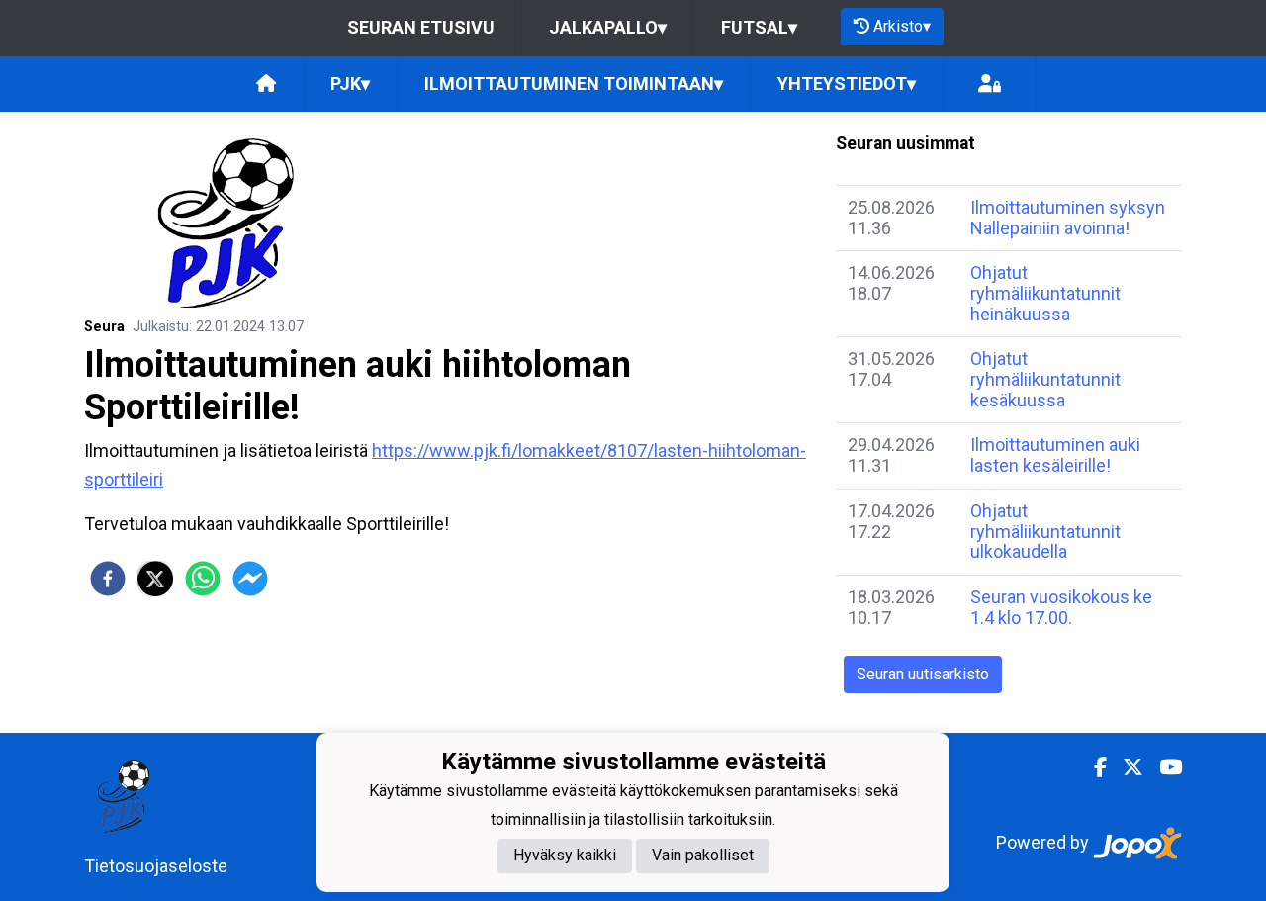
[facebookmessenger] (250, 578)
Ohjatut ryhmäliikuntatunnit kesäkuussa (1045, 378)
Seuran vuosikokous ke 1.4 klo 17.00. (1061, 607)
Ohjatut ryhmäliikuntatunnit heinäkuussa (1045, 292)
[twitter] (155, 578)
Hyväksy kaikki (564, 856)
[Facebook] (1092, 767)
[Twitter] (1125, 767)
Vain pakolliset (703, 856)
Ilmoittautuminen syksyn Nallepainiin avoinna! (1067, 217)
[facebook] (108, 578)
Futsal (759, 27)
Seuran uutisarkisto (923, 674)
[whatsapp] (203, 578)
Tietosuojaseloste (155, 866)
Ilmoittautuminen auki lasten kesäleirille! (1055, 455)
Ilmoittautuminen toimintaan (573, 83)
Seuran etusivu (421, 27)
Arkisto (902, 26)
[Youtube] (1162, 767)
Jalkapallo (608, 27)
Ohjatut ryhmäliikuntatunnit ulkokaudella (1045, 531)
